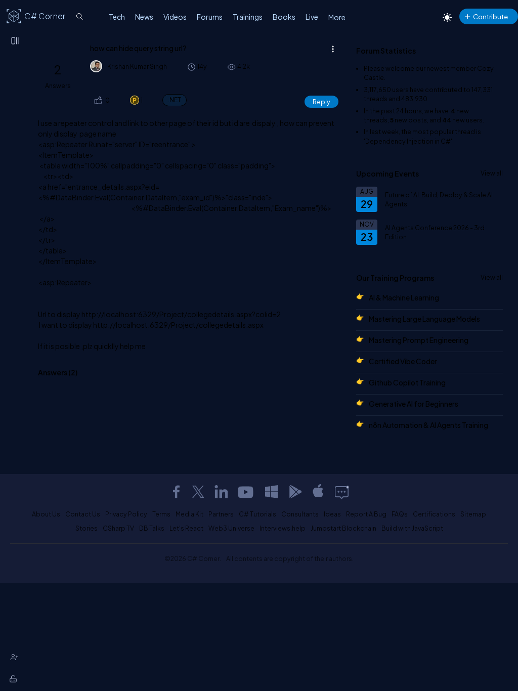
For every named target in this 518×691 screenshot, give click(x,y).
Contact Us (82, 514)
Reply (321, 102)
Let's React (186, 528)
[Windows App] (271, 491)
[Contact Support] (342, 491)
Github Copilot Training (407, 382)
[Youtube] (246, 491)
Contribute (490, 16)
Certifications (434, 514)
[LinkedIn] (221, 491)
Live (312, 16)
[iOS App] (318, 491)
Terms (161, 514)
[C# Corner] (14, 15)
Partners (221, 514)
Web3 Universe (231, 528)
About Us (46, 514)
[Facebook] (176, 491)
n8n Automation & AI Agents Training (428, 424)
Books (284, 16)
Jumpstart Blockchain (343, 528)
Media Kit (189, 514)
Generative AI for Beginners (413, 403)
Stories (86, 528)
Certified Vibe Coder (403, 361)
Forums (210, 16)
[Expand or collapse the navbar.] (16, 41)
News (144, 16)
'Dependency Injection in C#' (408, 141)
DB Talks (151, 528)
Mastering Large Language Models (424, 318)
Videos (175, 16)
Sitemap (473, 514)
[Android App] (294, 491)
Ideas (332, 514)
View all (492, 173)
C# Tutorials (257, 514)
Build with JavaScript (412, 528)
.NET (174, 100)
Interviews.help (283, 528)
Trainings (248, 16)
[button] (98, 100)
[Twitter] (198, 491)
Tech (117, 16)
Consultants (300, 514)
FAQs (400, 514)
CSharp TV (118, 528)
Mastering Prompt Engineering (418, 339)
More (337, 17)
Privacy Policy (126, 514)
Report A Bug (366, 514)
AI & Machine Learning (404, 297)
